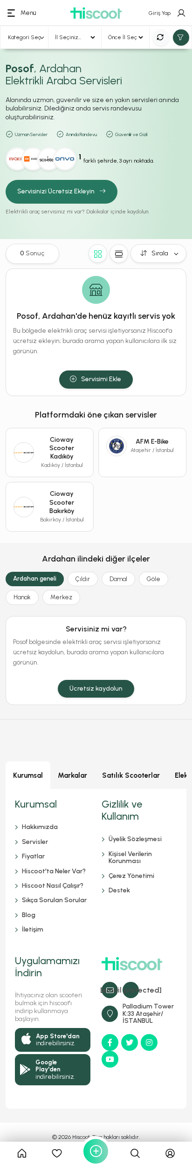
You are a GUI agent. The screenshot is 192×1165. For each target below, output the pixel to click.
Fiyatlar (33, 856)
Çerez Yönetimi (131, 876)
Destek (119, 890)
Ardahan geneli (34, 578)
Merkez (61, 597)
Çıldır (82, 579)
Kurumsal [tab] (28, 775)
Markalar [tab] (72, 775)
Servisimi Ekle (101, 379)
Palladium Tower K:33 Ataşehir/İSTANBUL (148, 1013)
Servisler (35, 842)
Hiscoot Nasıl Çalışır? (52, 886)
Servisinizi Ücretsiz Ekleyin (56, 191)
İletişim (32, 929)
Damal (118, 579)
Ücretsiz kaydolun (96, 688)
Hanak (22, 597)
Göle (153, 579)
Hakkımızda (40, 827)
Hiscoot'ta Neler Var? (54, 871)
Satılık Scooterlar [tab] (131, 775)
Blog (28, 915)
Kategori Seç (24, 37)
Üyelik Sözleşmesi (135, 839)
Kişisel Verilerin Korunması (130, 857)
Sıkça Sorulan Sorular (54, 900)
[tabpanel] (96, 948)
